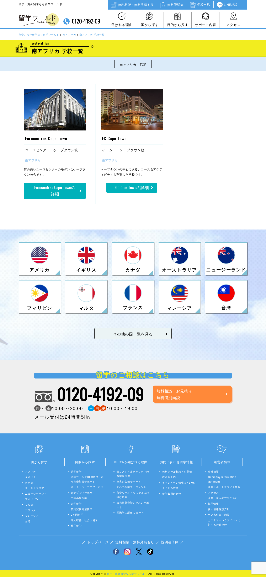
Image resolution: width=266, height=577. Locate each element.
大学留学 (76, 503)
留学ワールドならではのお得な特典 (133, 495)
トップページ (97, 542)
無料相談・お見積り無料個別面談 (174, 394)
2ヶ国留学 (77, 514)
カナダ (29, 482)
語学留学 (76, 471)
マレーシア (32, 515)
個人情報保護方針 (219, 509)
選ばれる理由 (122, 24)
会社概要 (213, 471)
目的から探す (177, 24)
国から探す (150, 24)
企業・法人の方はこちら (223, 498)
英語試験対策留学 (81, 509)
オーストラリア (34, 488)
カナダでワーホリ (81, 492)
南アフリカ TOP (133, 64)
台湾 (28, 521)
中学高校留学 (79, 498)
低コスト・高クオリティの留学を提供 (133, 474)
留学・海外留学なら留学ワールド (127, 573)
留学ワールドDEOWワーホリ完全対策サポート (87, 479)
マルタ (29, 504)
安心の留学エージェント (131, 487)
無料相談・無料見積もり (136, 4)
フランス (30, 510)
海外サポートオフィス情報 (224, 487)
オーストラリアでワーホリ (87, 487)
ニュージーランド (36, 493)
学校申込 (203, 4)
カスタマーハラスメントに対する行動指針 (224, 522)
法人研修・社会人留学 (84, 520)
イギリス (30, 477)
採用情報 (213, 503)
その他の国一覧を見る (133, 333)
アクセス (233, 24)
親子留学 (76, 525)
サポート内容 (205, 24)
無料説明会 (175, 4)
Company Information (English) (222, 479)
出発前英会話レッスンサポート (133, 505)
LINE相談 (231, 4)
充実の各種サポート (129, 481)
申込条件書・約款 (219, 514)
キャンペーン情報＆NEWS (178, 482)
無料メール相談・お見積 (177, 471)
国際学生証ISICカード (130, 512)
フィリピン (32, 499)
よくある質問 (170, 488)
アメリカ (30, 471)
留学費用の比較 (171, 493)
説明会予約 (169, 477)
